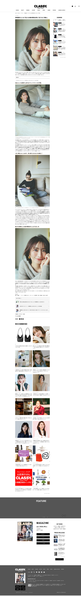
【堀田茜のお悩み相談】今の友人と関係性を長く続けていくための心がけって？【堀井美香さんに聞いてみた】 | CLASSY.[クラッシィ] (41, 442)
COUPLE (38, 10)
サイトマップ (30, 592)
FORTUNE (54, 10)
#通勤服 (59, 526)
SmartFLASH (54, 580)
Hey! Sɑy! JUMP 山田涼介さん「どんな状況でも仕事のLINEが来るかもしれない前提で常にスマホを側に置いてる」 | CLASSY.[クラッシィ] (23, 489)
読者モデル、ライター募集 (31, 576)
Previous (62, 515)
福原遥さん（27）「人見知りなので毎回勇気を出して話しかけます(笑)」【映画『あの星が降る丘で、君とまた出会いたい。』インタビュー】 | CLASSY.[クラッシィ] (23, 395)
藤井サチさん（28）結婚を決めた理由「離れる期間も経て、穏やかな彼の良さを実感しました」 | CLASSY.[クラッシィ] (41, 347)
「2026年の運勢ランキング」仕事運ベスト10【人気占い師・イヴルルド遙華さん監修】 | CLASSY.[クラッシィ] (41, 489)
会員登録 (35, 575)
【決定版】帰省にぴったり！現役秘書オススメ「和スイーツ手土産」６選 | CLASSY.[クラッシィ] (23, 465)
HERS (38, 580)
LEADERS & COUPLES (61, 10)
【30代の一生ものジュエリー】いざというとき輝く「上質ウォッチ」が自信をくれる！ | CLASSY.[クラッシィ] (61, 25)
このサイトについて (18, 592)
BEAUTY (22, 10)
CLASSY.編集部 (18, 315)
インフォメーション (30, 575)
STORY (36, 580)
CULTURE (33, 10)
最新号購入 (43, 534)
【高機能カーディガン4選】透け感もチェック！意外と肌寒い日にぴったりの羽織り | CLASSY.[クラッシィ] (62, 48)
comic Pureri (62, 580)
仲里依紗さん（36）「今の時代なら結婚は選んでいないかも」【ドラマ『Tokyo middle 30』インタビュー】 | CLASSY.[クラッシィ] (41, 371)
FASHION (17, 10)
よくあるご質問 (44, 575)
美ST (42, 580)
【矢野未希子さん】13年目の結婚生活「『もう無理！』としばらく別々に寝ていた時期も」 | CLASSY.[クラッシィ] (41, 394)
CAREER (49, 10)
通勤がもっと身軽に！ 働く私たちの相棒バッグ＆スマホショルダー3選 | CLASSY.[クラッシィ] (61, 54)
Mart (40, 580)
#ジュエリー (55, 526)
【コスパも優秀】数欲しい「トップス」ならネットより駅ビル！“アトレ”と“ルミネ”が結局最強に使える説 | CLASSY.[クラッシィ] (62, 36)
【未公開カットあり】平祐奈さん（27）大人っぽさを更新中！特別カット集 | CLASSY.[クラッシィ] (41, 418)
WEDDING (27, 10)
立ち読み (43, 537)
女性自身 (51, 580)
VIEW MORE (59, 559)
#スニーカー (62, 527)
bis (44, 580)
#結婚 (59, 527)
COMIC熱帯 (58, 580)
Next (65, 515)
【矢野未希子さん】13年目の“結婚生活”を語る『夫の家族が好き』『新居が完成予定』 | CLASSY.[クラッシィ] (23, 370)
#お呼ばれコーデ (63, 526)
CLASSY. (31, 580)
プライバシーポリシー (25, 592)
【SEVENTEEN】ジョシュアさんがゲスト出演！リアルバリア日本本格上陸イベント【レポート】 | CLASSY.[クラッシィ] (62, 42)
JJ (28, 580)
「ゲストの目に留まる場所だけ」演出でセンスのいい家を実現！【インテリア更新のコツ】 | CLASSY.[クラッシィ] (41, 465)
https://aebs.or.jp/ (34, 586)
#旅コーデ (56, 527)
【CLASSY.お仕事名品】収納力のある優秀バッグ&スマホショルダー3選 (23, 346)
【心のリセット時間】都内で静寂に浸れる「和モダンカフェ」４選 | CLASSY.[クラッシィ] (23, 418)
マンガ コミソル (30, 581)
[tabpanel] (40, 507)
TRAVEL (44, 10)
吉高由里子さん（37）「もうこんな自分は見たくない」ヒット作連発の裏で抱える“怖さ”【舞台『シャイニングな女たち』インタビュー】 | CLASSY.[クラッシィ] (23, 442)
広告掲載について (39, 575)
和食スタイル (47, 580)
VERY (33, 580)
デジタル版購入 (43, 543)
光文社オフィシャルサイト (55, 575)
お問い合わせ (49, 575)
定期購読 (43, 540)
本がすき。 (34, 581)
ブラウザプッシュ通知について (40, 576)
